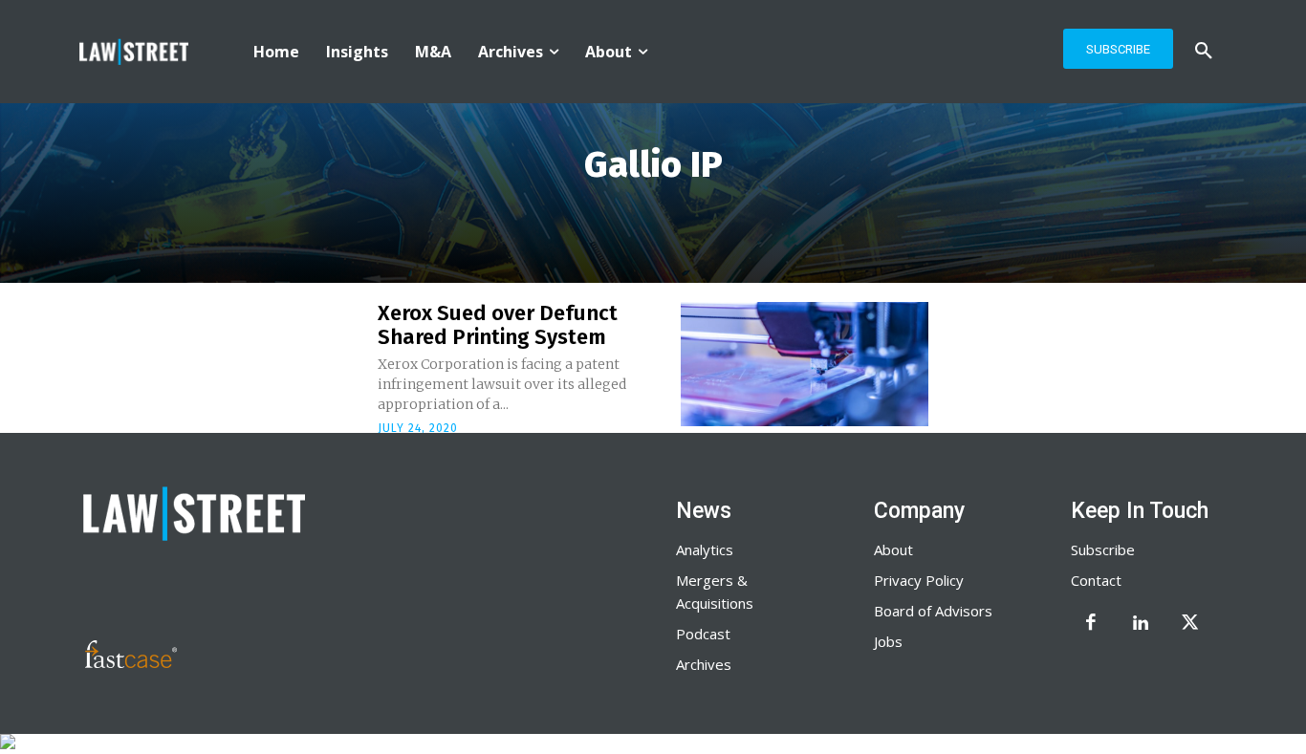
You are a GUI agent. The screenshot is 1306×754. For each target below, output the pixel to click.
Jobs (888, 641)
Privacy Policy (919, 580)
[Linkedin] (1141, 624)
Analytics (704, 549)
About (893, 549)
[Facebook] (1091, 624)
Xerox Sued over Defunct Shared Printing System (498, 324)
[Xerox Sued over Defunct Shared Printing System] (804, 364)
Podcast (703, 633)
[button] (1204, 52)
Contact (1096, 580)
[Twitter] (1190, 624)
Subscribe (1103, 549)
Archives (703, 664)
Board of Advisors (933, 610)
